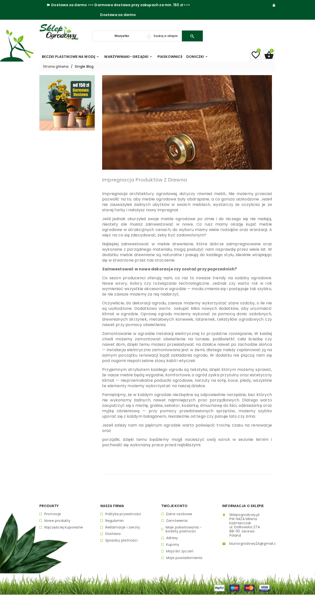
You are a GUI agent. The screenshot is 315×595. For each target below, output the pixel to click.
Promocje (52, 514)
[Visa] (264, 587)
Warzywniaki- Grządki (128, 56)
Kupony (172, 545)
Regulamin (114, 521)
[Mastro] (234, 587)
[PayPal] (219, 587)
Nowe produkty (57, 521)
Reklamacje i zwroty (122, 527)
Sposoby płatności (121, 540)
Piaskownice (170, 56)
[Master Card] (249, 587)
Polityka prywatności (123, 514)
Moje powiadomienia (184, 558)
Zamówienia (177, 521)
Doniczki (197, 56)
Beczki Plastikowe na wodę (70, 56)
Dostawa (113, 534)
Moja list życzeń (179, 551)
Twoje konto (174, 505)
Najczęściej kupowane (63, 527)
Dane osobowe (179, 514)
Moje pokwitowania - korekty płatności (184, 529)
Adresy (172, 538)
